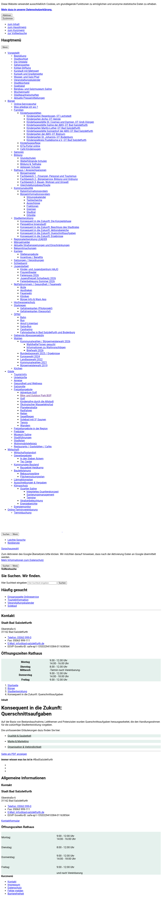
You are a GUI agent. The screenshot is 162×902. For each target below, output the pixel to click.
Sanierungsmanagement (40, 494)
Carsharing (26, 329)
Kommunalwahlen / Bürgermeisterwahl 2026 (45, 341)
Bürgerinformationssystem (35, 194)
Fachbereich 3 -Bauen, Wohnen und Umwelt (44, 182)
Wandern (25, 425)
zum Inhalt (13, 24)
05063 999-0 (19, 637)
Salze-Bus (25, 326)
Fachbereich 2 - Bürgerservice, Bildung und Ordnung (49, 179)
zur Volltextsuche (17, 33)
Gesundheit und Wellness (28, 383)
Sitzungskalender (36, 197)
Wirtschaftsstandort (25, 452)
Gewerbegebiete (23, 455)
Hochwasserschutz (24, 302)
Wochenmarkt (21, 91)
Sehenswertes (21, 64)
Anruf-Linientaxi (29, 323)
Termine (31, 497)
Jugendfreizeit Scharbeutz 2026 (38, 278)
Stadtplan (19, 440)
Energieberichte (28, 503)
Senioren (19, 152)
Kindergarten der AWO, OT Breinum (46, 134)
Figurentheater (28, 272)
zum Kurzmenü (16, 30)
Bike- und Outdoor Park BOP (35, 395)
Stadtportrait (21, 58)
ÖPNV (17, 314)
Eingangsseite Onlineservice (23, 596)
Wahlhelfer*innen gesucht (41, 344)
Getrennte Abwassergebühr (29, 335)
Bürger (11, 100)
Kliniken (24, 296)
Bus (22, 320)
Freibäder (19, 431)
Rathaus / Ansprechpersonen (30, 170)
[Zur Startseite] (39, 531)
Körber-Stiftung (22, 67)
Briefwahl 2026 (35, 350)
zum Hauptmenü (17, 27)
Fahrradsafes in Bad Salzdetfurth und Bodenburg (47, 332)
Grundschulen (28, 158)
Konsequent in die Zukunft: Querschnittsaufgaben (48, 233)
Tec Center (26, 461)
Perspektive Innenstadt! (33, 224)
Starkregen (20, 305)
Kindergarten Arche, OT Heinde (44, 119)
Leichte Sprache (16, 539)
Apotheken (26, 290)
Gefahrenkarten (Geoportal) (35, 311)
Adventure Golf (28, 392)
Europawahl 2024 (30, 356)
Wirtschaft (13, 449)
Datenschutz (15, 887)
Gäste (11, 371)
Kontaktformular (10, 820)
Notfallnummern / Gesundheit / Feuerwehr (37, 284)
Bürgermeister (28, 173)
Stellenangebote (29, 254)
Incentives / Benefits (31, 257)
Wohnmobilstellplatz (25, 443)
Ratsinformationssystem (34, 191)
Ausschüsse (33, 203)
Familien (19, 110)
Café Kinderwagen (30, 149)
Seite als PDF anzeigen (14, 754)
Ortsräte (31, 215)
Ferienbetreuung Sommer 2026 (37, 281)
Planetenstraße (28, 407)
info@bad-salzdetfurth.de (26, 643)
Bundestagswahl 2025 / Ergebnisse (40, 353)
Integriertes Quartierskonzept (43, 491)
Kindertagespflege (30, 143)
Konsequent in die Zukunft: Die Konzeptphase (45, 221)
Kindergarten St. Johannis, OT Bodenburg (50, 137)
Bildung (18, 155)
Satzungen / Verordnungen (29, 260)
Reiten (23, 413)
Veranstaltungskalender (27, 79)
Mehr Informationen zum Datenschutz (22, 560)
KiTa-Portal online (30, 146)
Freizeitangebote (23, 389)
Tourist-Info (20, 374)
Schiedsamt (20, 263)
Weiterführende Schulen (33, 161)
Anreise (18, 380)
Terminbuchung (22, 512)
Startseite (13, 685)
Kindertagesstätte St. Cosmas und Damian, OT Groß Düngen (60, 122)
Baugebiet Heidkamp (32, 467)
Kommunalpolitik (23, 188)
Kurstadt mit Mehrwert (26, 70)
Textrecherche (34, 200)
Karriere (18, 251)
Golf (22, 398)
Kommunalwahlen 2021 (33, 362)
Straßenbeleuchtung (31, 500)
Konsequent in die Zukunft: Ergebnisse (41, 236)
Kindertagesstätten (30, 113)
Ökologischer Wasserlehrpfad (36, 404)
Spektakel (19, 85)
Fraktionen (32, 206)
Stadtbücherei (21, 82)
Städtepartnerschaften (26, 94)
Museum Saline (22, 434)
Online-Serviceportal (25, 103)
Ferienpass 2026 (29, 275)
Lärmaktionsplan (23, 479)
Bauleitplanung (22, 470)
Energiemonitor (22, 506)
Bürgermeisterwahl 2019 (33, 365)
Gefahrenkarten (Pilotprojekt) (36, 308)
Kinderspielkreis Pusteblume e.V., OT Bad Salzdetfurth (56, 140)
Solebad (12, 605)
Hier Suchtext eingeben (14, 582)
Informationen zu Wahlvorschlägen (46, 347)
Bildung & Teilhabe (30, 164)
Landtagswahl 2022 (31, 359)
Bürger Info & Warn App (33, 299)
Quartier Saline (28, 488)
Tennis (24, 422)
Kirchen (18, 368)
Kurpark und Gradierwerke (28, 73)
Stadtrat (31, 212)
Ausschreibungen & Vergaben (30, 482)
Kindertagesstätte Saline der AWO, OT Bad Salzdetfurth (57, 125)
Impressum (14, 884)
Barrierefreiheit (16, 893)
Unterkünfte (20, 377)
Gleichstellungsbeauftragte (35, 185)
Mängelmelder (22, 242)
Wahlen (18, 338)
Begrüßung (20, 55)
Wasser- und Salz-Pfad (26, 76)
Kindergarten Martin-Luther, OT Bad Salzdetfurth (53, 128)
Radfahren (26, 410)
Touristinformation (18, 599)
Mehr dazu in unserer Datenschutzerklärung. (26, 9)
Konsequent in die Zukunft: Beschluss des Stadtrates (49, 227)
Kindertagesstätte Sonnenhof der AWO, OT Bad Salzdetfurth (60, 131)
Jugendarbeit (21, 266)
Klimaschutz (21, 485)
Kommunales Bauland (26, 464)
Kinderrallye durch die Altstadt (37, 401)
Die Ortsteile (20, 61)
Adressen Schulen (30, 167)
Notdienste (14, 542)
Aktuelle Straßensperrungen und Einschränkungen (42, 245)
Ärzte (23, 287)
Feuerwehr (26, 293)
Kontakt (12, 881)
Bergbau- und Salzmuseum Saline (33, 88)
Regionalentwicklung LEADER (30, 239)
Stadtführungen (22, 437)
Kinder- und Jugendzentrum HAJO (39, 269)
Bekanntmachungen (25, 248)
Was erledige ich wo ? (26, 106)
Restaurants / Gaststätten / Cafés (33, 446)
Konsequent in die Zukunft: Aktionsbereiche (44, 230)
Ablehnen (7, 15)
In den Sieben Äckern (32, 458)
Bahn (23, 317)
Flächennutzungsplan (32, 476)
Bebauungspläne (29, 473)
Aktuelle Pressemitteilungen (29, 97)
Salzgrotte (19, 386)
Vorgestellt (13, 52)
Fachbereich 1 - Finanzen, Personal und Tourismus (48, 176)
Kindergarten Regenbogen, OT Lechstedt (49, 116)
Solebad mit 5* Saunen (33, 419)
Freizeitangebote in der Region (31, 428)
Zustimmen (8, 18)
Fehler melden (15, 890)
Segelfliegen (27, 416)
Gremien (31, 209)
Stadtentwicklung (23, 218)
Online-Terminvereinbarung (23, 509)
